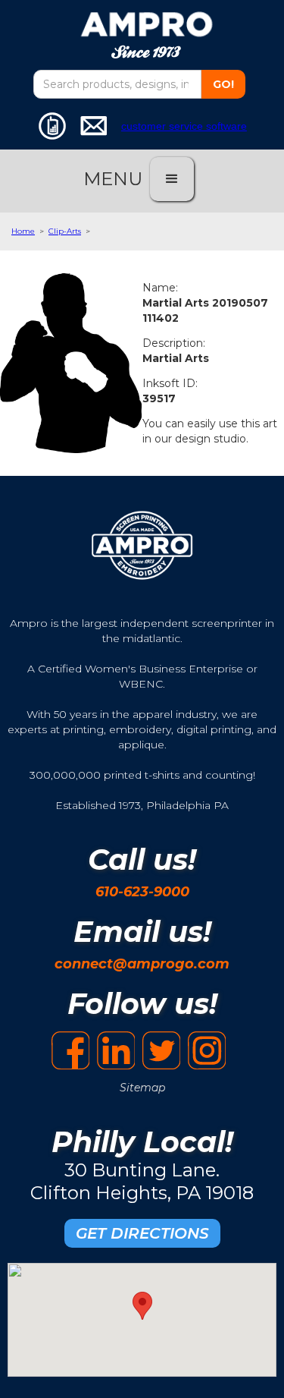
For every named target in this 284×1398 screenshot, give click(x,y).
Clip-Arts (64, 231)
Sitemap (142, 1087)
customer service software (184, 126)
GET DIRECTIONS (142, 1233)
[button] (172, 179)
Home (23, 231)
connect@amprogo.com (142, 964)
